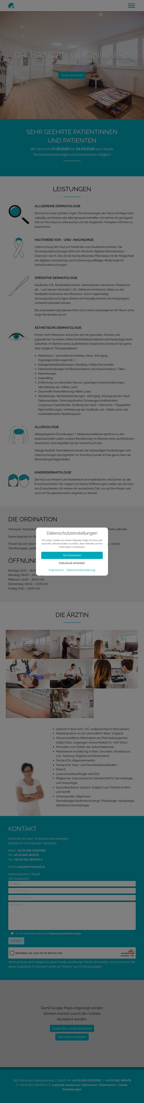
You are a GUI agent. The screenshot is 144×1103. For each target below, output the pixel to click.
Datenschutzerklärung (81, 570)
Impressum (56, 570)
